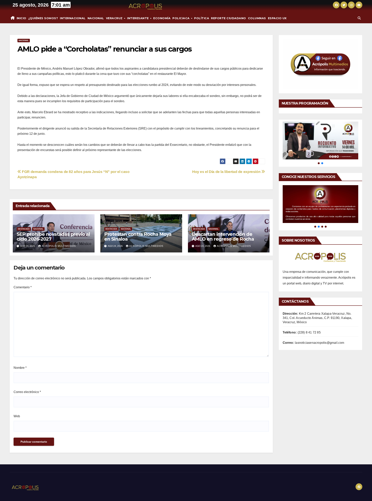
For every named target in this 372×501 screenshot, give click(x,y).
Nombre (20, 367)
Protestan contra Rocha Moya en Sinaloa (137, 236)
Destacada (24, 229)
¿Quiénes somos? (43, 18)
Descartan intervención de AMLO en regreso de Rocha (223, 236)
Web (17, 416)
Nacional (96, 18)
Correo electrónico (27, 392)
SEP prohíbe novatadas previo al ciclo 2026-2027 (53, 236)
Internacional (73, 18)
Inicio (21, 18)
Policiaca (181, 18)
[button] (359, 18)
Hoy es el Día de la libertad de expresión (226, 172)
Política (201, 18)
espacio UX (277, 18)
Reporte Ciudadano (228, 18)
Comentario (23, 287)
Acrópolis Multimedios (59, 246)
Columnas (257, 18)
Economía (161, 18)
